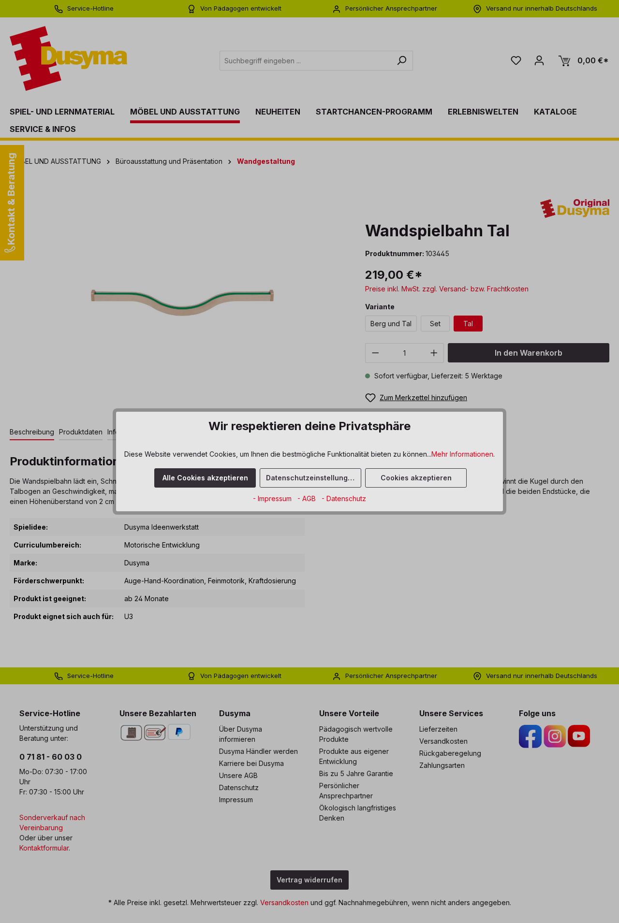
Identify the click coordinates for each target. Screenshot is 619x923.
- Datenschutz (344, 498)
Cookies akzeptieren (416, 478)
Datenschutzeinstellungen (311, 478)
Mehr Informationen (462, 454)
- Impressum (273, 498)
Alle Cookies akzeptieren (205, 478)
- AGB (307, 498)
